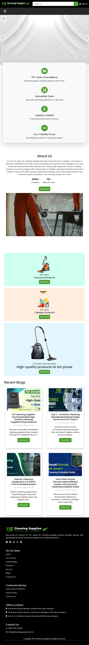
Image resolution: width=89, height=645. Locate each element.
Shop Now (44, 189)
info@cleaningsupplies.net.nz (20, 632)
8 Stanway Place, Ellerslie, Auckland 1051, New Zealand (31, 608)
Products (10, 565)
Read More (23, 440)
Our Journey (11, 558)
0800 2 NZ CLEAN (15, 628)
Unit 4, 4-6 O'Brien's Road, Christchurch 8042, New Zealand (33, 616)
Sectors (9, 569)
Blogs (8, 573)
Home (8, 554)
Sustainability (11, 562)
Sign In (85, 3)
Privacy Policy (11, 592)
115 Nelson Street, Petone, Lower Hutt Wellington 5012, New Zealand (37, 612)
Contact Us (11, 577)
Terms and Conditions (15, 589)
